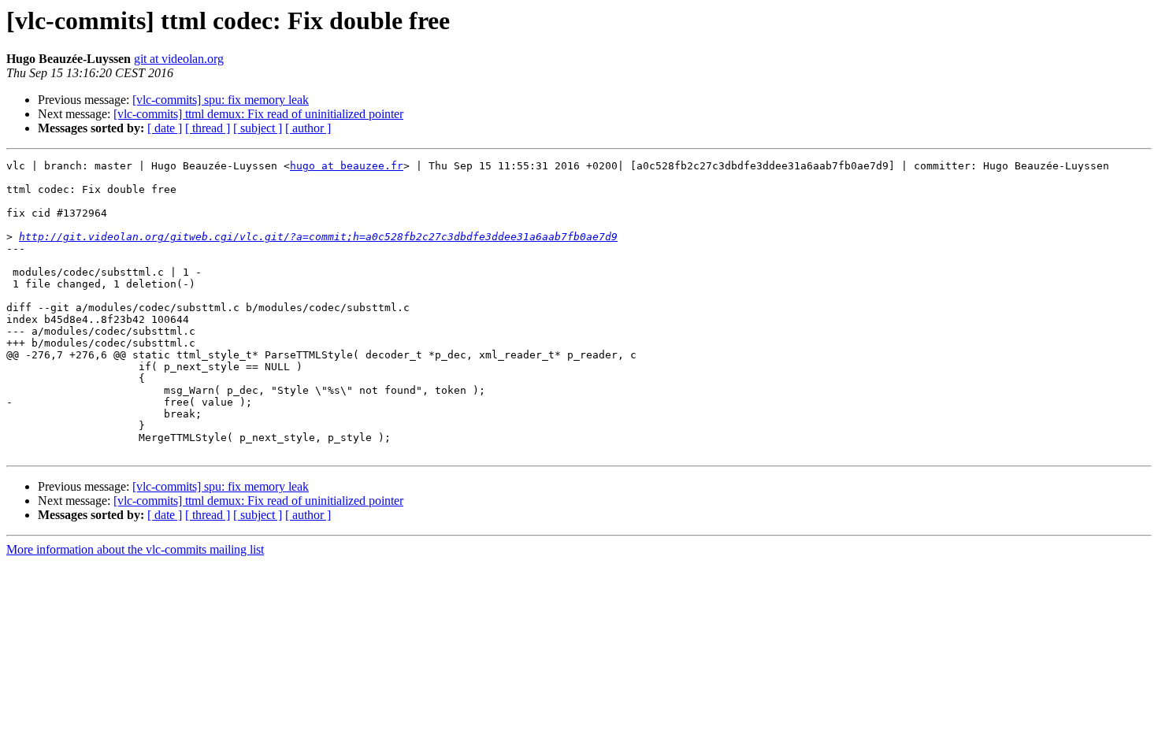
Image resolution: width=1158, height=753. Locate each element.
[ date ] (164, 128)
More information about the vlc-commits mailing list (135, 549)
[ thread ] (207, 128)
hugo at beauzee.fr (346, 166)
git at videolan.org (179, 58)
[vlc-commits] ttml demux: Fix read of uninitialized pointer (258, 114)
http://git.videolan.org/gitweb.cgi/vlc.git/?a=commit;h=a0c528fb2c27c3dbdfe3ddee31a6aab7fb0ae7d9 (318, 237)
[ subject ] (257, 128)
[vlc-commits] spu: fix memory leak (220, 99)
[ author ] (308, 128)
